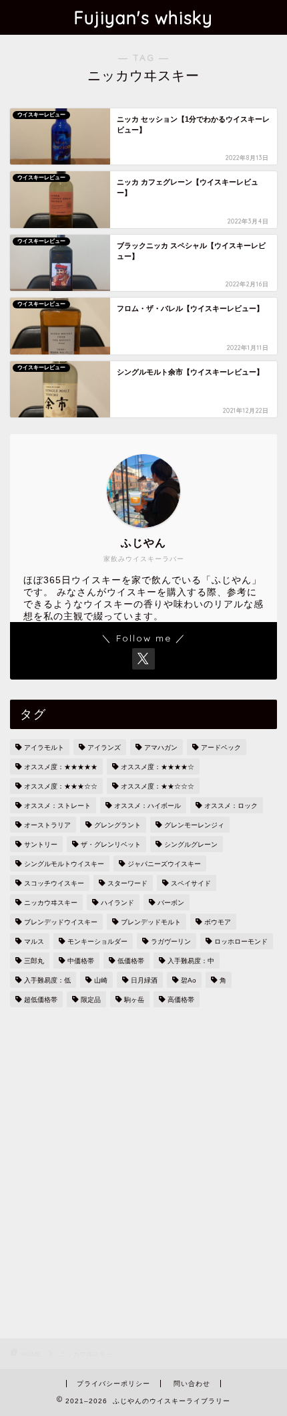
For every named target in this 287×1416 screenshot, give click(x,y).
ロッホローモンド (241, 941)
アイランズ (104, 747)
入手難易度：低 (47, 980)
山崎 (100, 980)
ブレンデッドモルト (151, 922)
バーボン (171, 902)
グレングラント (117, 825)
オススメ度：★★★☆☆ (60, 786)
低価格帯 (130, 961)
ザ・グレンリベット (111, 844)
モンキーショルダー (97, 941)
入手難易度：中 (191, 961)
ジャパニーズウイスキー (164, 864)
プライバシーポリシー (113, 1383)
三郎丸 (34, 961)
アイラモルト (44, 747)
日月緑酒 (144, 980)
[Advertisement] (143, 1174)
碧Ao (188, 980)
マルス (34, 941)
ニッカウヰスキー (50, 902)
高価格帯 (181, 999)
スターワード (127, 883)
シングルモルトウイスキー (64, 864)
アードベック (221, 747)
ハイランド (117, 902)
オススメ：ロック (231, 805)
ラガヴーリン (171, 941)
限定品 (91, 999)
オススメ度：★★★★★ (60, 767)
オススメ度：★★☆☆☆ (157, 786)
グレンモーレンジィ (194, 825)
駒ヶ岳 (134, 999)
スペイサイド (191, 883)
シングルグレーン (191, 844)
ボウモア (217, 922)
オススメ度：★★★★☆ (157, 767)
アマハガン (161, 747)
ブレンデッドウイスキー (60, 922)
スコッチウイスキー (54, 883)
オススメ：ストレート (57, 805)
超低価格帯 (40, 999)
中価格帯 (80, 961)
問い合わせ (192, 1383)
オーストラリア (47, 825)
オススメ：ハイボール (147, 805)
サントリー (40, 844)
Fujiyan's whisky (143, 17)
